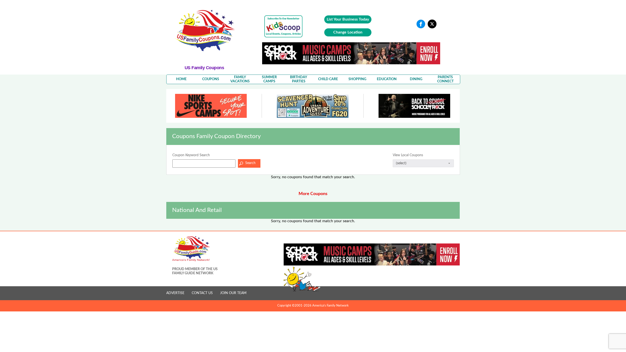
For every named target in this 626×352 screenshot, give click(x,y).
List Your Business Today (348, 19)
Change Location (347, 32)
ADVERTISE (175, 293)
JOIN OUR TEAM (233, 293)
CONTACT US (202, 293)
